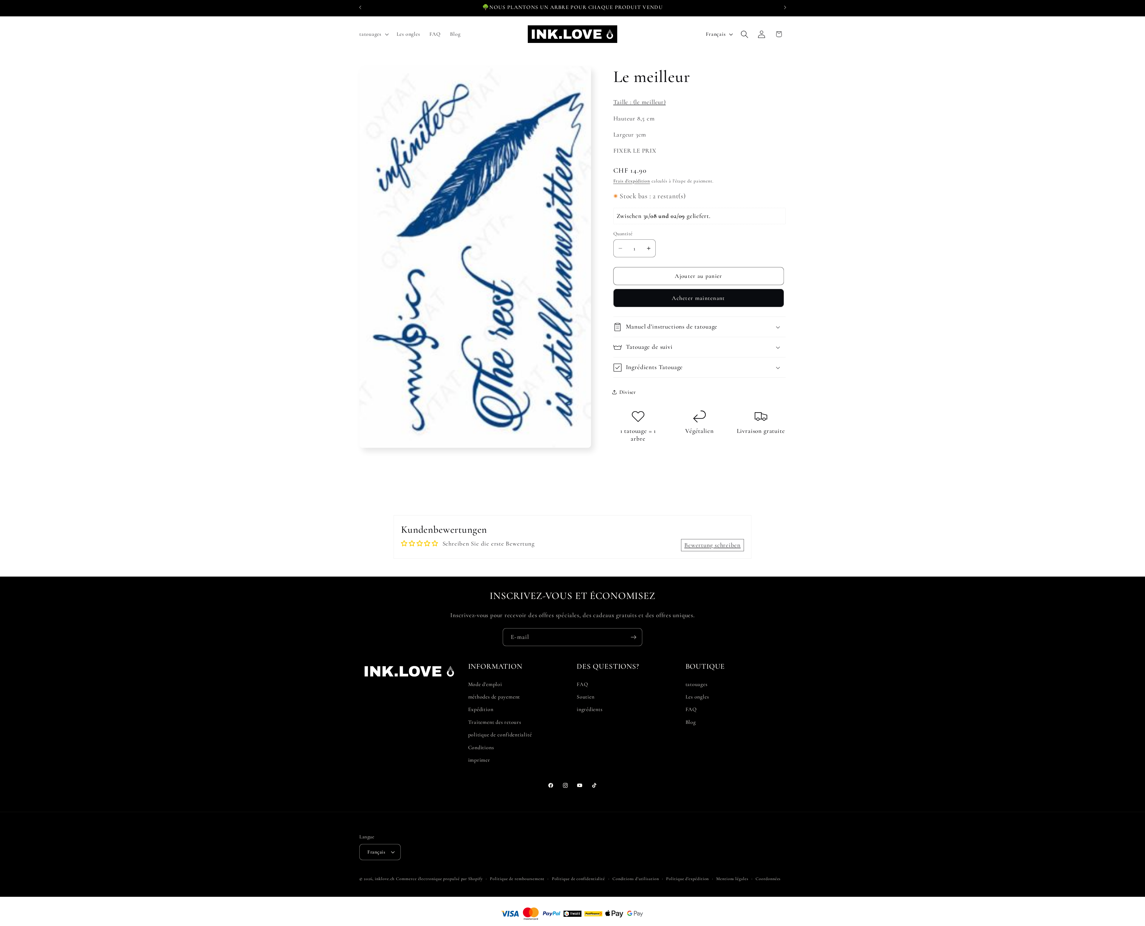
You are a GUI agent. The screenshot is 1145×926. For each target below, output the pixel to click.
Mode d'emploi (485, 684)
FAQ (582, 684)
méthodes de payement (494, 696)
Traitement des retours (494, 722)
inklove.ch (384, 878)
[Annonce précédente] (360, 7)
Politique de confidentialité (578, 878)
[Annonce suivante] (785, 7)
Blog (691, 722)
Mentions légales (732, 878)
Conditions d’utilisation (635, 878)
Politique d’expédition (687, 878)
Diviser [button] (627, 391)
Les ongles (697, 696)
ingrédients (590, 709)
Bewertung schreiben (712, 545)
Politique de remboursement (517, 878)
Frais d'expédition (631, 180)
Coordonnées (768, 878)
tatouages (697, 684)
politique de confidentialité (500, 734)
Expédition (480, 709)
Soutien (585, 696)
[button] (373, 34)
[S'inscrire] (633, 637)
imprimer (479, 760)
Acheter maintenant (698, 298)
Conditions (481, 747)
